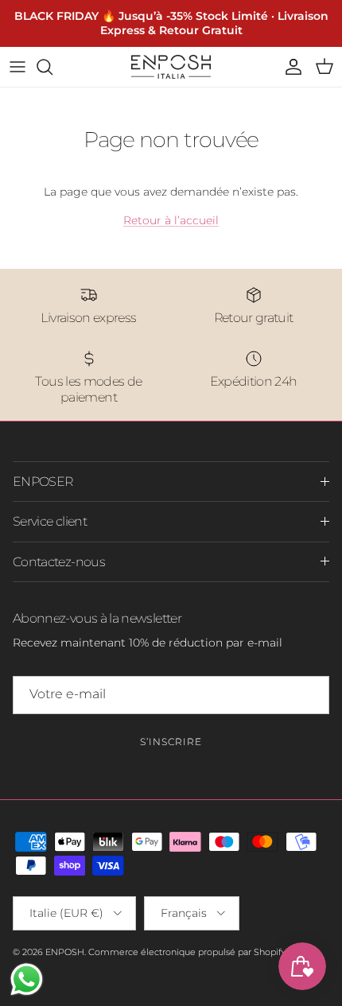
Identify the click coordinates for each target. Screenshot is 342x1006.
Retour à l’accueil (171, 220)
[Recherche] (52, 66)
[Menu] (17, 66)
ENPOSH (64, 951)
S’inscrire (171, 742)
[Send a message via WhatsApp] (26, 979)
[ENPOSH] (171, 67)
